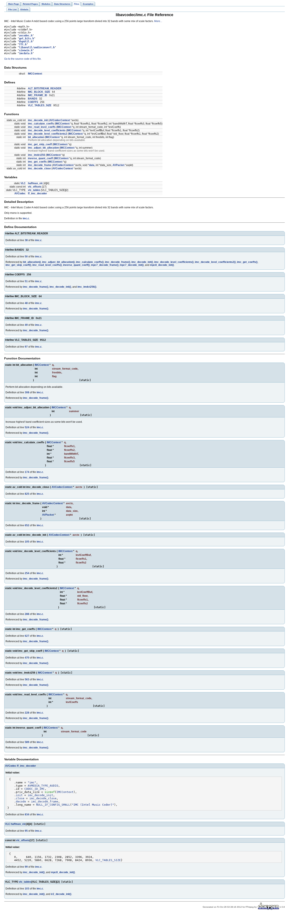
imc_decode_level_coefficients (47, 130)
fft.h (22, 44)
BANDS (32, 98)
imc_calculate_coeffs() (90, 262)
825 (27, 493)
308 (27, 392)
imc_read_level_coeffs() (47, 265)
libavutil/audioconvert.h (37, 47)
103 (27, 888)
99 (26, 866)
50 (26, 256)
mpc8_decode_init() (162, 265)
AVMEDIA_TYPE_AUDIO (43, 785)
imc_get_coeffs (37, 161)
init (19, 795)
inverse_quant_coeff (40, 158)
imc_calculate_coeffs (41, 123)
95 (26, 830)
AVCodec (20, 193)
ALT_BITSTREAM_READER (44, 88)
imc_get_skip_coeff (40, 144)
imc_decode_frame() (117, 262)
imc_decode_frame (39, 165)
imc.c (26, 218)
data (91, 165)
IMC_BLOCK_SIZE (39, 91)
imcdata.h (25, 53)
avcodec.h (25, 35)
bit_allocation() (32, 262)
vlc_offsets (34, 186)
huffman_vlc (35, 183)
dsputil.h (25, 41)
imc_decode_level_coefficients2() (215, 262)
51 (26, 281)
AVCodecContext (59, 120)
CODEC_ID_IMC (34, 788)
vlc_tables (34, 190)
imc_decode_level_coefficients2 (47, 133)
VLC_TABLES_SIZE (39, 105)
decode (21, 801)
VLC (23, 183)
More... (158, 21)
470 (27, 657)
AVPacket (118, 165)
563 (27, 679)
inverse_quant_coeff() (76, 265)
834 (27, 814)
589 (27, 742)
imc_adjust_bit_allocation (43, 147)
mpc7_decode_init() (132, 265)
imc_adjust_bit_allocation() (58, 262)
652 (27, 525)
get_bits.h (26, 38)
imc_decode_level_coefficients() (174, 262)
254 (27, 573)
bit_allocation (36, 137)
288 (27, 614)
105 (27, 541)
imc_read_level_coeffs (42, 127)
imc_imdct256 (36, 154)
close (20, 798)
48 (26, 303)
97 (26, 346)
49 (26, 324)
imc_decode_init (38, 120)
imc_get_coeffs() (247, 262)
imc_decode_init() (142, 262)
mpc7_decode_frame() (104, 265)
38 (26, 240)
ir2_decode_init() (61, 894)
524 (27, 427)
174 (27, 472)
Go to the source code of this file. (22, 58)
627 (27, 635)
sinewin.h (25, 50)
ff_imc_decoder (37, 193)
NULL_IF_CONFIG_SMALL (53, 804)
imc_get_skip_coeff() (18, 265)
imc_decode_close (39, 168)
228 (27, 712)
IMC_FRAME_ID (37, 95)
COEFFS (33, 102)
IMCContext (35, 73)
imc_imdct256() (86, 286)
